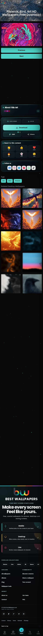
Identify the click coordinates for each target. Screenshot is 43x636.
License (4, 620)
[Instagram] (14, 168)
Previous (21, 50)
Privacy (9, 620)
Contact (4, 599)
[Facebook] (9, 168)
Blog (3, 582)
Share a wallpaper (28, 578)
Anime (19, 564)
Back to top (21, 626)
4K (25, 564)
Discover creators (28, 574)
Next (22, 56)
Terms (14, 620)
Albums (4, 578)
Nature (5, 564)
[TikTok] (33, 168)
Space (32, 564)
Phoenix (17, 181)
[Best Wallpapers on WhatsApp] (24, 614)
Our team (25, 595)
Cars (12, 564)
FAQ (23, 599)
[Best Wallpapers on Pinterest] (14, 614)
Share (32, 134)
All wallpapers (6, 574)
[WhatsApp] (29, 168)
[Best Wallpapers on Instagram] (4, 614)
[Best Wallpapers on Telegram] (19, 614)
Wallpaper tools (6, 586)
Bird (9, 181)
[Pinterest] (24, 168)
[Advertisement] (21, 81)
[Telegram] (19, 168)
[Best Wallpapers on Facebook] (9, 614)
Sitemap (26, 620)
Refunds (20, 620)
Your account (26, 582)
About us (4, 595)
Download (23, 128)
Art (3, 181)
